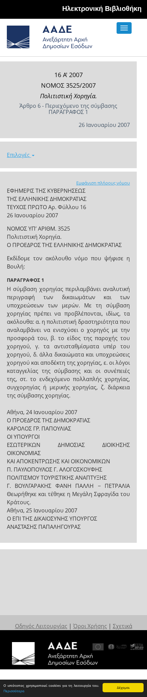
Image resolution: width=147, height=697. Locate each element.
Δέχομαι (123, 687)
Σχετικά (122, 626)
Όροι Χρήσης (90, 626)
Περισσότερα (13, 690)
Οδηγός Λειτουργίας (41, 626)
